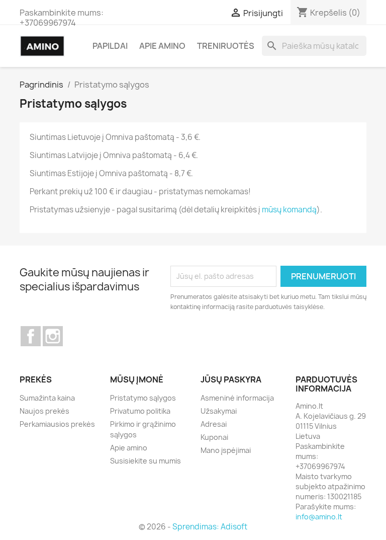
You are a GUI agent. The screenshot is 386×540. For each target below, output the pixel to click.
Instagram (53, 336)
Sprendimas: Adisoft (209, 526)
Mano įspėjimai (226, 450)
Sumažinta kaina (47, 398)
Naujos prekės (44, 411)
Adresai (214, 424)
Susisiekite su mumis (145, 461)
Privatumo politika (140, 411)
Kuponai (214, 437)
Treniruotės (225, 45)
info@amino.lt (319, 516)
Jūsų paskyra (231, 379)
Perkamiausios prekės (57, 424)
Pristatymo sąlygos (143, 398)
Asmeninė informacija (237, 398)
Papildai (110, 45)
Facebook (31, 336)
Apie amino (162, 45)
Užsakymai (219, 411)
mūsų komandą (289, 209)
